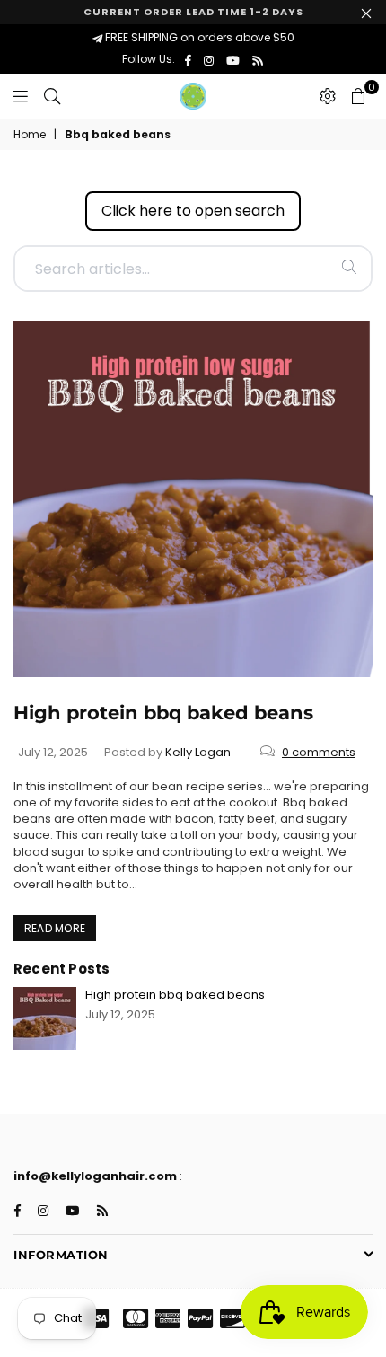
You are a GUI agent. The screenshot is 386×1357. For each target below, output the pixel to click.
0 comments (318, 752)
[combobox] (193, 268)
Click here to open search (193, 210)
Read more (54, 928)
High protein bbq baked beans (163, 712)
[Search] (52, 96)
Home (29, 135)
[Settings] (327, 96)
